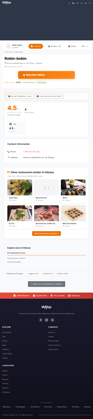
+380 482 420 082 (31, 151)
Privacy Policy (53, 341)
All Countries (6, 332)
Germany (5, 349)
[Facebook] (40, 320)
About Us (51, 332)
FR (81, 3)
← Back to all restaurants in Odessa (46, 284)
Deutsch (5, 388)
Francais (5, 383)
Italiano (5, 371)
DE (86, 3)
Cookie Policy (53, 349)
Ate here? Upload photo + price (21, 96)
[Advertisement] (46, 22)
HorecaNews (35, 407)
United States (7, 354)
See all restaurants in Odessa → (46, 233)
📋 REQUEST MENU (34, 75)
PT (90, 3)
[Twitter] (52, 320)
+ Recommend (41, 82)
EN (73, 3)
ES (77, 3)
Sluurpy (5, 358)
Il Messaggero (20, 407)
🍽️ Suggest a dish (32, 273)
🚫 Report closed (62, 273)
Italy (3, 336)
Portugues (6, 392)
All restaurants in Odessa (16, 258)
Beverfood (48, 407)
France (4, 341)
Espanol (5, 379)
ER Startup (75, 407)
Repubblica (6, 407)
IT (69, 3)
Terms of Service (54, 345)
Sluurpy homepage (14, 262)
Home (6, 52)
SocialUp (87, 407)
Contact (51, 336)
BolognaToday (62, 407)
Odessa (11, 52)
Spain (4, 345)
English (5, 375)
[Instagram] (46, 320)
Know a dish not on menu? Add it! (50, 96)
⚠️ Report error (48, 273)
